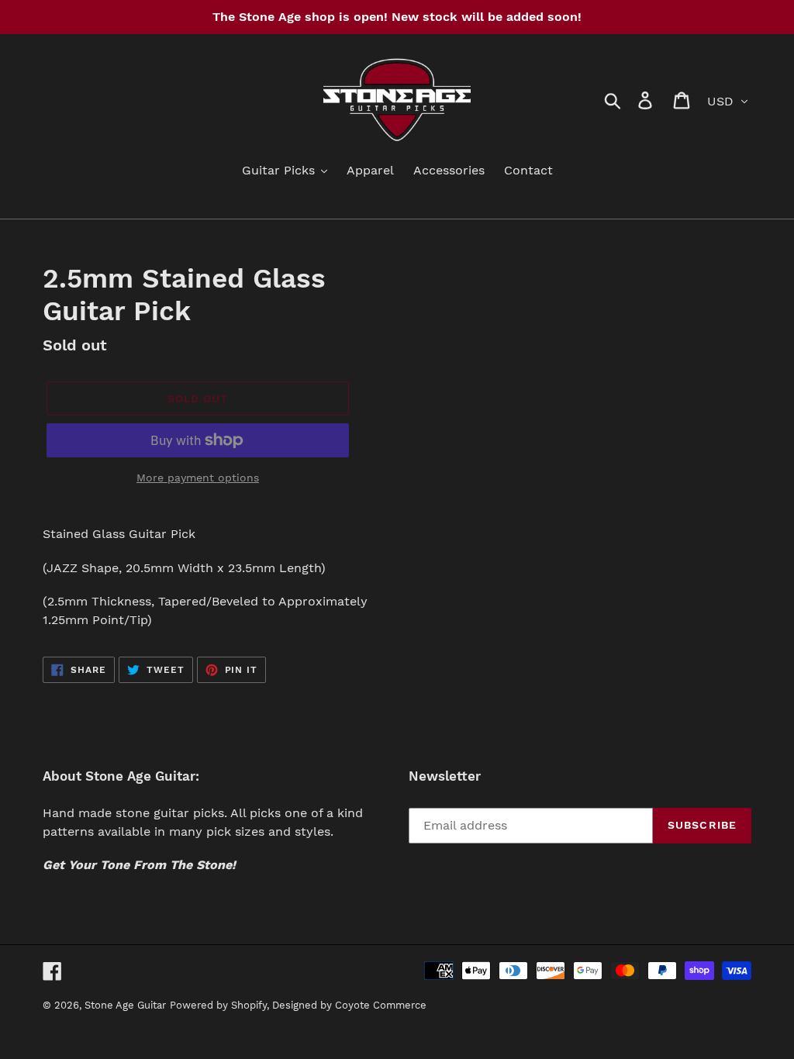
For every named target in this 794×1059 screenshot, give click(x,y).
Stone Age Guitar (125, 1005)
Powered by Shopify (218, 1005)
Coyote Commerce (380, 1005)
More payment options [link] (197, 477)
